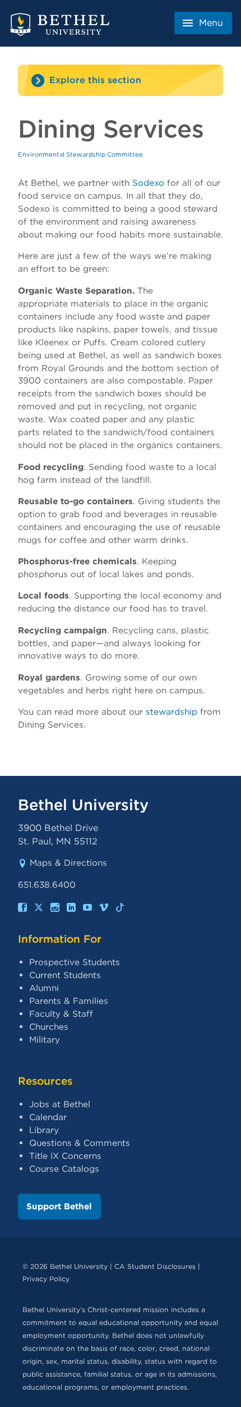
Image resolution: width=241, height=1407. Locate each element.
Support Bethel (59, 1206)
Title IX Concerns (65, 1155)
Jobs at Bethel (59, 1104)
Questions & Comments (79, 1143)
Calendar (48, 1117)
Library (44, 1130)
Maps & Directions (68, 862)
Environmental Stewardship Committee (80, 154)
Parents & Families (68, 1000)
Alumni (44, 988)
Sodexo (148, 182)
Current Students (65, 975)
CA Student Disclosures (155, 1266)
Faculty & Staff (61, 1013)
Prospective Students (74, 962)
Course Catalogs (64, 1168)
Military (44, 1039)
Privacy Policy (45, 1278)
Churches (48, 1026)
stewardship (171, 711)
